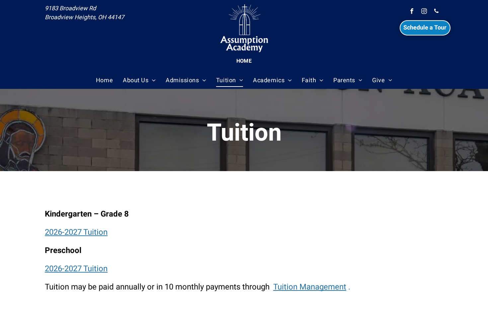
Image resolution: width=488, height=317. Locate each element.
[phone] (436, 12)
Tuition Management (309, 287)
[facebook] (412, 12)
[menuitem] (244, 61)
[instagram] (424, 12)
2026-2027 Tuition (76, 232)
